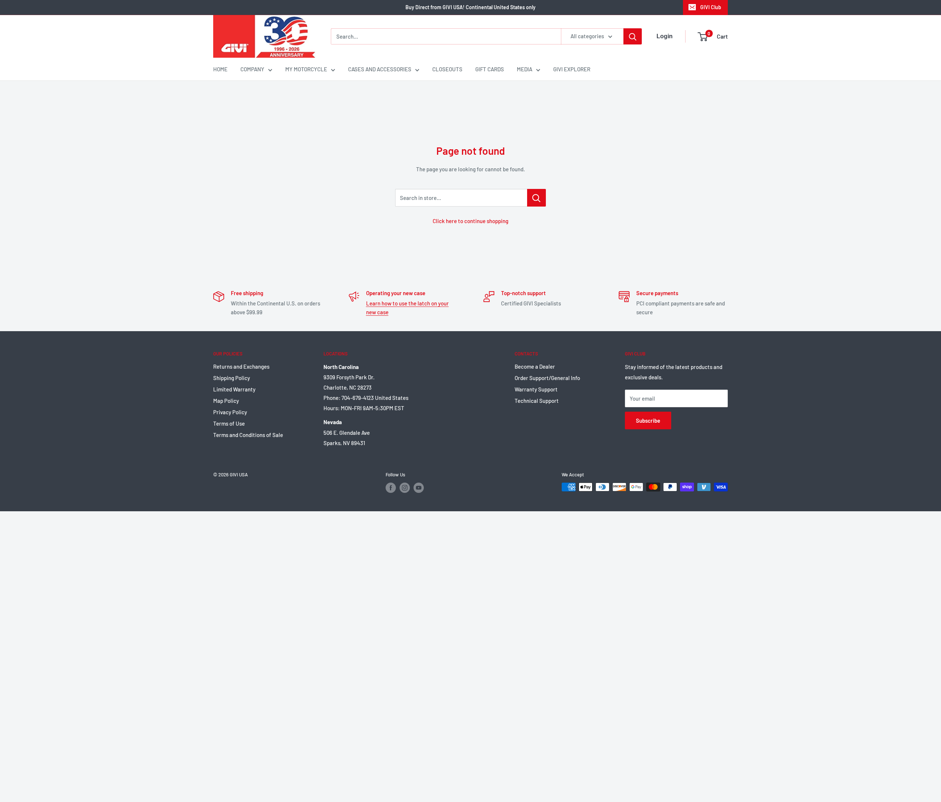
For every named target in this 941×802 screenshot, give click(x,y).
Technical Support (537, 400)
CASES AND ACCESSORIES (379, 69)
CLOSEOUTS (447, 69)
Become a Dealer (535, 366)
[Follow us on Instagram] (405, 488)
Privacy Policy (230, 412)
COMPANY (252, 69)
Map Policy (226, 400)
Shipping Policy (231, 378)
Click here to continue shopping (470, 221)
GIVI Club (710, 7)
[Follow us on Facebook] (391, 488)
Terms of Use (229, 423)
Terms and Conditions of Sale (248, 435)
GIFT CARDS (489, 69)
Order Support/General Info (547, 378)
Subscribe (648, 420)
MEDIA (524, 69)
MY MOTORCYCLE (306, 69)
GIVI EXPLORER (571, 69)
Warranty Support (536, 389)
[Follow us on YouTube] (419, 488)
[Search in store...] (536, 198)
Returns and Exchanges (241, 366)
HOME (220, 69)
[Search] (632, 36)
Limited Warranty (234, 389)
